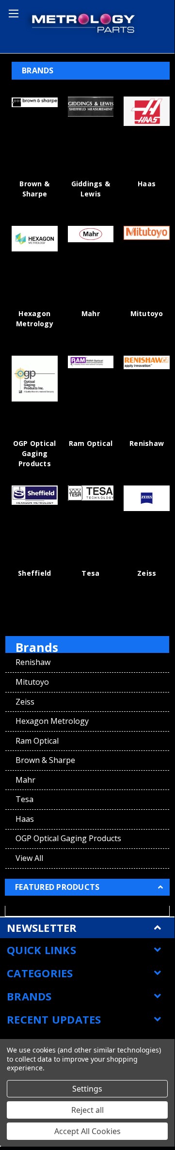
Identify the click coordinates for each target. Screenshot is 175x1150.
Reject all (87, 1110)
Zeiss (146, 573)
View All (29, 858)
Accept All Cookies (87, 1131)
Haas (147, 183)
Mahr (90, 313)
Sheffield (34, 573)
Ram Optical (91, 443)
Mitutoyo (146, 313)
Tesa (90, 573)
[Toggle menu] (12, 12)
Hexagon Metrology (52, 721)
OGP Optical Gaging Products (34, 453)
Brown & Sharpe (45, 760)
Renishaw (146, 443)
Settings (87, 1088)
